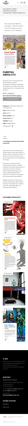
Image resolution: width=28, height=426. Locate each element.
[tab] (5, 137)
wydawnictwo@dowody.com (15, 388)
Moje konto (6, 407)
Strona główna (7, 9)
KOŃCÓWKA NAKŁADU (9, 11)
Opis (5, 136)
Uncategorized (7, 13)
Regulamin (6, 404)
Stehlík (8, 113)
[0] (21, 2)
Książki (14, 9)
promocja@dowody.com (10, 390)
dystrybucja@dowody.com (11, 395)
